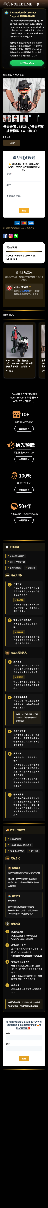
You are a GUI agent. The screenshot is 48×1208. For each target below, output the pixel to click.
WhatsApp (28, 63)
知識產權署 (24, 291)
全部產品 (7, 74)
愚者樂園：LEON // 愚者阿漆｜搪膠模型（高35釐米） (23, 128)
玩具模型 (19, 74)
